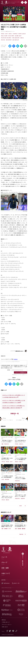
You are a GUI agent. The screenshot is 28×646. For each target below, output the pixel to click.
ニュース (4, 558)
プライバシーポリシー (7, 624)
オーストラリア (8, 39)
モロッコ (16, 461)
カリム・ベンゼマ (4, 35)
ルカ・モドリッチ (15, 39)
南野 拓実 (23, 528)
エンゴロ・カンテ (18, 35)
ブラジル (16, 444)
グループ (4, 563)
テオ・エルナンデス (15, 37)
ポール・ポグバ (11, 35)
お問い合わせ (5, 627)
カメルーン (21, 444)
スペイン (10, 33)
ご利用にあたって (6, 622)
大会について (5, 574)
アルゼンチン (6, 444)
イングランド (15, 33)
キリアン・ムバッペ (22, 33)
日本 (2, 444)
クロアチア (23, 498)
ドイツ (6, 33)
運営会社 (4, 620)
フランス (2, 33)
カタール (22, 37)
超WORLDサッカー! (11, 31)
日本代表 (5, 528)
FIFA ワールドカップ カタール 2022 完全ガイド (13, 2)
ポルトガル (7, 479)
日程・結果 (5, 569)
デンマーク (3, 39)
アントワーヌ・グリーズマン (6, 37)
